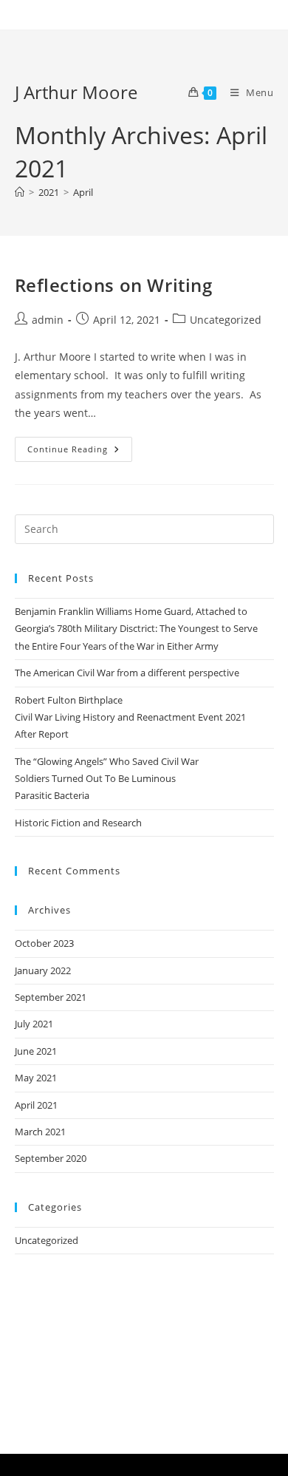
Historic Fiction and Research (78, 822)
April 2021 (36, 1105)
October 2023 (44, 943)
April (83, 192)
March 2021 (40, 1131)
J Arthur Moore (76, 92)
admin (48, 320)
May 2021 (36, 1077)
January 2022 (43, 970)
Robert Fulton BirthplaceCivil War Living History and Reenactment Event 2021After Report (130, 717)
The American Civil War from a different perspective (127, 672)
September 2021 (50, 997)
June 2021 (36, 1051)
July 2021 (34, 1023)
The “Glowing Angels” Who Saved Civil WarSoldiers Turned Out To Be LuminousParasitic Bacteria (107, 779)
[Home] (19, 192)
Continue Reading (79, 446)
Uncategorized (225, 320)
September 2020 (50, 1158)
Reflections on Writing (114, 285)
